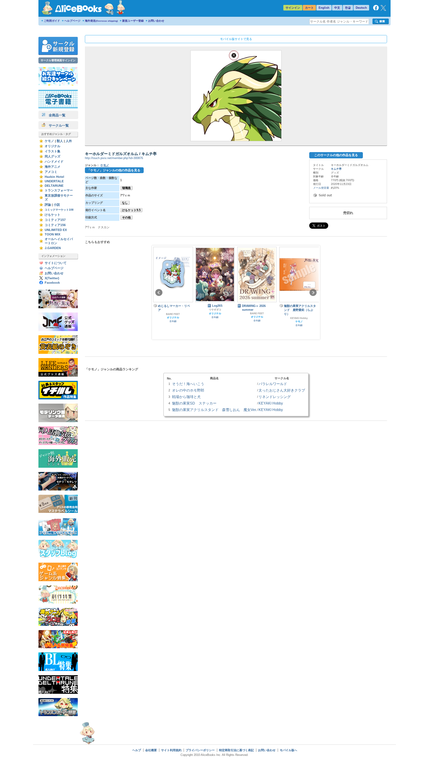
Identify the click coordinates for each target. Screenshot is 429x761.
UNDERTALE (54, 181)
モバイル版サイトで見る (236, 39)
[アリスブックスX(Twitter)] (383, 9)
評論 (48, 204)
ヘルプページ (72, 20)
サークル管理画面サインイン (58, 60)
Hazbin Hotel (54, 176)
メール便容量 (321, 187)
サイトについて (56, 263)
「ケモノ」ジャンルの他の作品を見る (113, 170)
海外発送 (101, 20)
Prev (158, 292)
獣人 (60, 141)
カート (309, 7)
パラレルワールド (273, 384)
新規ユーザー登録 (133, 20)
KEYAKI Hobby (299, 318)
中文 (337, 7)
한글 (348, 7)
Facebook (52, 282)
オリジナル (52, 146)
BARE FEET (173, 314)
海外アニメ (52, 166)
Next (313, 292)
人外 (69, 141)
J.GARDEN (53, 248)
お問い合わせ (156, 20)
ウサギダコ (215, 309)
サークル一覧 (57, 125)
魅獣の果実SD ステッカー (194, 403)
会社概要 (151, 750)
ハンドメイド (54, 161)
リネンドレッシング (275, 397)
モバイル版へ (288, 750)
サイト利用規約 (171, 750)
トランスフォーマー (59, 190)
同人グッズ (52, 156)
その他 (126, 217)
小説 (57, 204)
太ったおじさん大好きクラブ (282, 390)
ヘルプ (136, 750)
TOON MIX (52, 234)
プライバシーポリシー (200, 750)
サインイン (293, 7)
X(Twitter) (52, 278)
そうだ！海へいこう (188, 384)
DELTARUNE (54, 185)
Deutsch (361, 7)
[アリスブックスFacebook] (376, 9)
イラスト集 (52, 151)
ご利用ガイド (52, 20)
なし (125, 202)
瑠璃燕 (126, 188)
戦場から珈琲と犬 (186, 397)
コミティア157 (55, 220)
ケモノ (49, 141)
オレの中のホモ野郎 (188, 390)
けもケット (52, 214)
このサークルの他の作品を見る (336, 155)
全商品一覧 (55, 115)
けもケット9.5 (131, 210)
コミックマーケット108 (59, 209)
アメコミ (51, 172)
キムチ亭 (336, 168)
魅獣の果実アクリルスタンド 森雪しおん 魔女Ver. (214, 410)
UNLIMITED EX (56, 230)
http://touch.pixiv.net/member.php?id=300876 (114, 158)
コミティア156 (55, 225)
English (324, 7)
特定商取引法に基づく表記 (236, 750)
